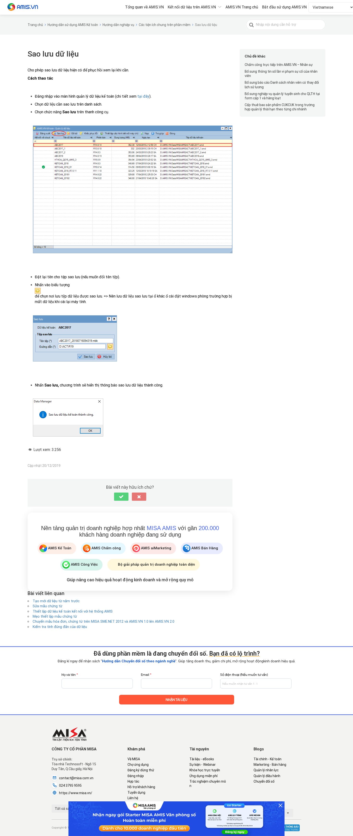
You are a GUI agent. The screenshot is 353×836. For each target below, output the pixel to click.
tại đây (143, 96)
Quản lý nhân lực (266, 770)
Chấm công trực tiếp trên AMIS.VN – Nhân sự (279, 65)
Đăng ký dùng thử (141, 770)
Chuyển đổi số (264, 781)
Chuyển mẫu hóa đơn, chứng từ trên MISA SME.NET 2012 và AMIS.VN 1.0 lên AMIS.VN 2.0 (103, 621)
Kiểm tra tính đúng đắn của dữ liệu (60, 627)
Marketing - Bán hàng (270, 764)
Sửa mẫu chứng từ (47, 606)
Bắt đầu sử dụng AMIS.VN (284, 7)
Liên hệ (133, 798)
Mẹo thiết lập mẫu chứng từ (55, 616)
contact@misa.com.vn (76, 778)
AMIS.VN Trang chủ (241, 7)
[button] (121, 497)
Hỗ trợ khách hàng (141, 787)
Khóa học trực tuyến (204, 770)
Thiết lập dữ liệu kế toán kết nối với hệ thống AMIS (73, 611)
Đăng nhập (136, 776)
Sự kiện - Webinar (202, 764)
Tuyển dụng (136, 792)
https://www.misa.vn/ (75, 793)
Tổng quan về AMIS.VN (144, 7)
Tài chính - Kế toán (267, 759)
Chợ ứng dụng (138, 764)
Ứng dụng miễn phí (203, 776)
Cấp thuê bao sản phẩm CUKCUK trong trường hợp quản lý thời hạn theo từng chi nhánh (280, 107)
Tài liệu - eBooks (201, 759)
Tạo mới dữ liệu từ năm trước (56, 601)
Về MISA (134, 759)
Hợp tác (133, 781)
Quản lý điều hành (267, 776)
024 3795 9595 (70, 785)
